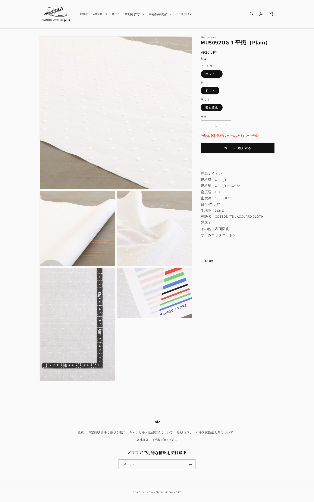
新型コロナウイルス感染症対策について (205, 432)
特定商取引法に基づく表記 (106, 432)
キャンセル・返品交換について (151, 432)
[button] (134, 14)
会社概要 (142, 440)
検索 (81, 432)
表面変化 (211, 107)
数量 (204, 117)
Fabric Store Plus (151, 492)
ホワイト (211, 74)
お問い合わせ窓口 (165, 440)
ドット (210, 90)
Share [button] (209, 260)
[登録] (190, 464)
